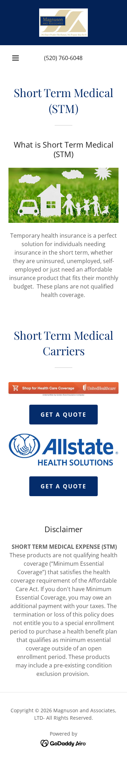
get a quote (63, 414)
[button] (15, 58)
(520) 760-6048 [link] (63, 58)
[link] (63, 22)
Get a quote (63, 486)
